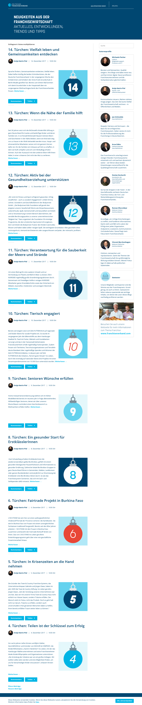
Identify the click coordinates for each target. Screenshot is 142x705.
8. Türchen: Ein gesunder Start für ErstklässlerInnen (36, 439)
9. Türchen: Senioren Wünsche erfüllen (40, 378)
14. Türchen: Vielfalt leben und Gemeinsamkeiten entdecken (33, 51)
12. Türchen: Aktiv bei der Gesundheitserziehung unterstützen (38, 177)
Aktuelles (115, 6)
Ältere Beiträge (14, 686)
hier (37, 702)
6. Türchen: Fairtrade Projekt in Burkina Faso (45, 500)
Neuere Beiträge (15, 689)
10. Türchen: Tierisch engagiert (34, 313)
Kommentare (16, 101)
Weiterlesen (20, 91)
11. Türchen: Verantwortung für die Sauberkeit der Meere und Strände (47, 252)
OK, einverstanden (124, 701)
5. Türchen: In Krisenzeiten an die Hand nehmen (41, 563)
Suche (131, 45)
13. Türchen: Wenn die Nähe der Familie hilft (45, 113)
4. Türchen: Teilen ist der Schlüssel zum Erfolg (46, 625)
